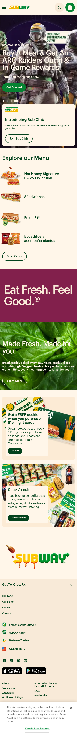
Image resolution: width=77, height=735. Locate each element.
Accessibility (8, 693)
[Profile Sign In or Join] (59, 7)
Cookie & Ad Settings (12, 697)
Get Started (14, 87)
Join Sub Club (19, 138)
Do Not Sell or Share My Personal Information (45, 684)
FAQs (37, 691)
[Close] (71, 708)
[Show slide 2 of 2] (16, 101)
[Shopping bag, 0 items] (70, 7)
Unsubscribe (40, 695)
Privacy (5, 683)
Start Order (14, 256)
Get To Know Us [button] (14, 584)
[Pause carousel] (4, 101)
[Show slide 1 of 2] (11, 101)
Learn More (14, 380)
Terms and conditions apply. (20, 77)
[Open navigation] (4, 7)
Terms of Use (8, 688)
